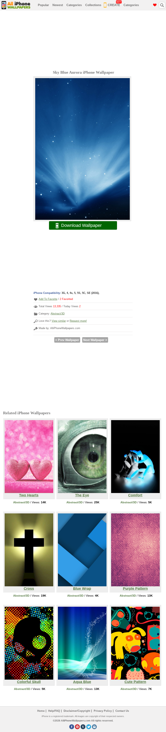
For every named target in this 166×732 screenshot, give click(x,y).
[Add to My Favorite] (35, 299)
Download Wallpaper (81, 225)
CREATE (114, 4)
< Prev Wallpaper (67, 340)
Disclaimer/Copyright (77, 710)
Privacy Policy (103, 710)
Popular (43, 5)
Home (41, 710)
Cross (29, 588)
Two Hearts (28, 495)
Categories (74, 5)
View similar (59, 320)
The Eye (82, 495)
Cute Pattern (135, 682)
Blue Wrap (82, 588)
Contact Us (122, 710)
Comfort (135, 495)
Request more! (78, 320)
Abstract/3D (58, 313)
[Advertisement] (84, 40)
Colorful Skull (29, 682)
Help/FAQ (54, 710)
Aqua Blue (82, 682)
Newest (57, 5)
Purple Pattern (135, 588)
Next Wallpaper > (95, 340)
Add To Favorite (48, 299)
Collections (93, 5)
